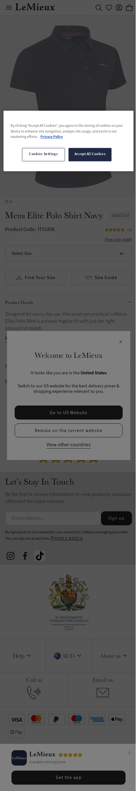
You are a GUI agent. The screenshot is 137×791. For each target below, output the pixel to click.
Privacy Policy (51, 137)
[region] (69, 141)
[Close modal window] (120, 342)
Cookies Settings (43, 154)
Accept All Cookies (90, 154)
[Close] (129, 753)
